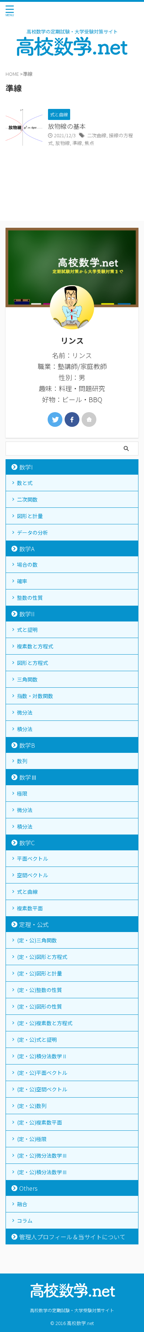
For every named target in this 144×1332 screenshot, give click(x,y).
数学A (26, 548)
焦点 (89, 142)
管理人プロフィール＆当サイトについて (72, 1236)
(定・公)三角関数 (37, 940)
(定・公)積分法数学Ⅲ (42, 1172)
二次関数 (27, 499)
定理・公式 (34, 924)
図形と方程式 (32, 662)
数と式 (24, 482)
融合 (22, 1204)
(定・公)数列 (32, 1105)
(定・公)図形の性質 (39, 1006)
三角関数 (27, 679)
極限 (22, 793)
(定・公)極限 (32, 1139)
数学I (26, 467)
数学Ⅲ (28, 777)
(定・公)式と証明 (37, 1039)
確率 (22, 581)
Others (28, 1188)
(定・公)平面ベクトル (42, 1072)
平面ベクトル (32, 858)
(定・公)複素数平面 (39, 1122)
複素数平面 (30, 908)
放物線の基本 (67, 126)
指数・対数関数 (35, 695)
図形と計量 (30, 516)
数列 (22, 761)
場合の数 (27, 564)
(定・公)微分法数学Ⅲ (42, 1155)
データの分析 (32, 532)
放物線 (62, 142)
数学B (27, 745)
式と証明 (27, 629)
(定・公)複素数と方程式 (44, 1023)
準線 (77, 142)
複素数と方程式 (35, 646)
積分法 (24, 729)
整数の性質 (30, 597)
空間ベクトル (32, 875)
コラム (24, 1220)
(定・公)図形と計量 (39, 973)
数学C (27, 842)
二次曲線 (96, 135)
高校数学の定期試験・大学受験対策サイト (72, 1310)
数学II (27, 613)
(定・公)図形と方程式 (42, 956)
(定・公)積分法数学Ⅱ (42, 1056)
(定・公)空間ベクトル (42, 1089)
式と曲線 (27, 891)
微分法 (24, 712)
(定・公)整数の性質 (39, 989)
